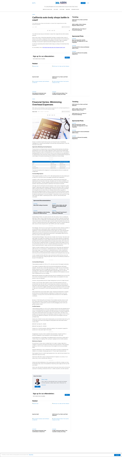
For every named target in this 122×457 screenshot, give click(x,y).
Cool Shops (56, 9)
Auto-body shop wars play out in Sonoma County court (54, 47)
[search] (35, 3)
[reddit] (52, 30)
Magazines (68, 9)
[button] (33, 3)
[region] (61, 455)
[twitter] (51, 30)
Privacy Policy (31, 454)
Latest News (62, 9)
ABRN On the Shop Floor (47, 9)
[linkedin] (49, 30)
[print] (69, 30)
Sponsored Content (75, 9)
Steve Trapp (34, 111)
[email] (54, 30)
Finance (33, 14)
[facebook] (47, 30)
